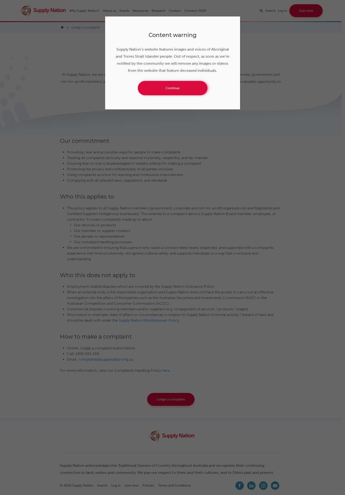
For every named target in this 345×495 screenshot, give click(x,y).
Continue (173, 88)
